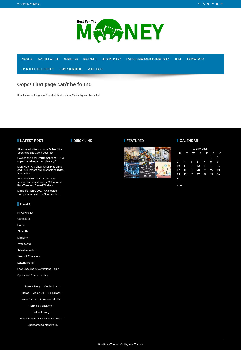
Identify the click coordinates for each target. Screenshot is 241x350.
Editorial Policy (111, 58)
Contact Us (71, 58)
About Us (27, 58)
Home (178, 58)
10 (178, 166)
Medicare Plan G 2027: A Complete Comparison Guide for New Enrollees (38, 192)
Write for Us (95, 69)
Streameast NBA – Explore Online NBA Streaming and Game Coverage (39, 151)
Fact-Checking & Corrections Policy (148, 58)
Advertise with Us (48, 58)
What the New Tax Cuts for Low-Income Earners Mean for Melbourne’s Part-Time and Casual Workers (39, 182)
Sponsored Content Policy (38, 69)
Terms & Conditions (70, 69)
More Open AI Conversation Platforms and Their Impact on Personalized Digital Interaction (40, 170)
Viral (122, 344)
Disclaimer (89, 58)
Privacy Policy (195, 58)
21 (205, 170)
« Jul (179, 185)
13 (198, 166)
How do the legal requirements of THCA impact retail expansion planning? (40, 159)
